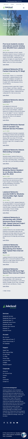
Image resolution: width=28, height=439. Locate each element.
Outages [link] (12, 4)
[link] (8, 7)
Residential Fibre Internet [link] (9, 318)
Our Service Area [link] (7, 373)
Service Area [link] (18, 4)
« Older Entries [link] (6, 290)
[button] (24, 8)
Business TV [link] (6, 328)
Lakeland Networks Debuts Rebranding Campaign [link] (13, 151)
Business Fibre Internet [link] (9, 326)
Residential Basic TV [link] (8, 320)
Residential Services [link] (8, 316)
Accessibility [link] (9, 436)
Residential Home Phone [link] (9, 322)
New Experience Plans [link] (12, 1)
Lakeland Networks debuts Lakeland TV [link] (13, 101)
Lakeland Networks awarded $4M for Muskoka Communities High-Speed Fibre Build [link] (13, 195)
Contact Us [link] (6, 381)
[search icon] (23, 4)
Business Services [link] (7, 324)
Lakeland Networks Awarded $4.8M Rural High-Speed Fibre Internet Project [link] (14, 271)
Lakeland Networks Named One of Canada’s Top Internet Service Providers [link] (13, 127)
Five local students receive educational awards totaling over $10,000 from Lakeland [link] (14, 46)
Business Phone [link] (7, 330)
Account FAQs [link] (6, 360)
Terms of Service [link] (10, 434)
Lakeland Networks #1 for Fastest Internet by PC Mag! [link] (14, 70)
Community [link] (6, 379)
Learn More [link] (6, 64)
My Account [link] (6, 4)
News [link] (4, 377)
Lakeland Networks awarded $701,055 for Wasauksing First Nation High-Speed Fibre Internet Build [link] (13, 249)
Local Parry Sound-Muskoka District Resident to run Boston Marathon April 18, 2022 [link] (13, 171)
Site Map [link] (18, 432)
